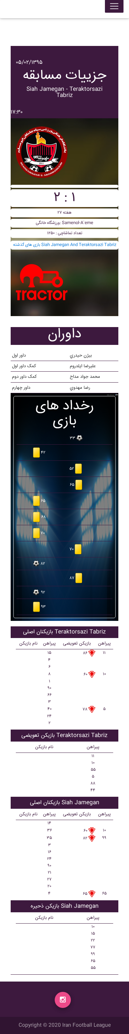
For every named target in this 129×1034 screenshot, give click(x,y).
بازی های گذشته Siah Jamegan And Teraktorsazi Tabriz (64, 245)
